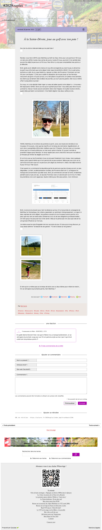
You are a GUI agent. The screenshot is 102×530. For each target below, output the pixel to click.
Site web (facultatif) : (24, 369)
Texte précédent (8, 20)
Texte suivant (94, 20)
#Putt (77, 311)
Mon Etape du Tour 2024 (51, 516)
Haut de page (51, 430)
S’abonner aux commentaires (61, 458)
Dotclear (14, 527)
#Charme (21, 311)
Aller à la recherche (95, 1)
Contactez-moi (51, 522)
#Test (41, 313)
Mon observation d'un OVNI (51, 501)
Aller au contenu (78, 1)
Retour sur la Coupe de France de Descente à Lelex (51, 506)
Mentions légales (94, 527)
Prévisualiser (70, 403)
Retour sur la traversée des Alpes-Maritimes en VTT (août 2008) (51, 503)
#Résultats (21, 313)
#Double (36, 311)
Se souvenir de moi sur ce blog (77, 399)
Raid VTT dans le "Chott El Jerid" (51, 508)
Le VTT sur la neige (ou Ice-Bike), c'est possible (51, 510)
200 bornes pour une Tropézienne (51, 514)
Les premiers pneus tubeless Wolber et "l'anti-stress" (51, 497)
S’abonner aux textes (39, 458)
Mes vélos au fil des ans (51, 512)
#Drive (42, 311)
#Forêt (47, 311)
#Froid (53, 311)
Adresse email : (22, 365)
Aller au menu (86, 1)
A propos (51, 518)
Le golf (38, 29)
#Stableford (29, 313)
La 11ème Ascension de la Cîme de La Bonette (51, 495)
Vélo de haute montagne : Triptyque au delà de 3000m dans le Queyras (51, 493)
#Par (66, 311)
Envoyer (82, 403)
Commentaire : (22, 374)
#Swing (36, 313)
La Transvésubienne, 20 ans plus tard (51, 499)
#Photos (71, 311)
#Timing (46, 313)
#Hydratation (60, 311)
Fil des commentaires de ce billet (52, 346)
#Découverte (29, 311)
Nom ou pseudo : (23, 360)
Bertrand (24, 306)
